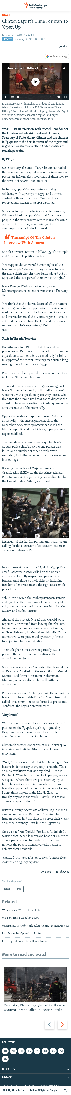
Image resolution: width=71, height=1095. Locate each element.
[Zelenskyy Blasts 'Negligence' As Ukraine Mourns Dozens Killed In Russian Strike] (35, 984)
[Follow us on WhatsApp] (61, 1051)
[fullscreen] (65, 97)
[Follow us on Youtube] (5, 1051)
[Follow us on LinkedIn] (53, 1051)
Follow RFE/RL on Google (44, 1090)
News (6, 15)
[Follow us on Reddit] (13, 1051)
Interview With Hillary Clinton (26, 68)
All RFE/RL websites (14, 1090)
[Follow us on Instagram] (21, 1051)
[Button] (64, 47)
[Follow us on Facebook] (45, 1051)
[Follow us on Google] (29, 1051)
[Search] (65, 1090)
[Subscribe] (5, 1059)
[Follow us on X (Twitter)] (37, 1051)
